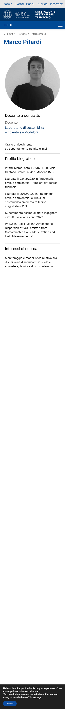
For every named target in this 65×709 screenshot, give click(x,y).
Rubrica (42, 4)
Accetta (9, 703)
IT (11, 25)
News (8, 4)
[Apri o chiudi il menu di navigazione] (60, 25)
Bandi (30, 4)
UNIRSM (8, 34)
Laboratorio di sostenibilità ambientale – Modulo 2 (24, 130)
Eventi (19, 4)
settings (37, 697)
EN (6, 25)
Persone (22, 34)
